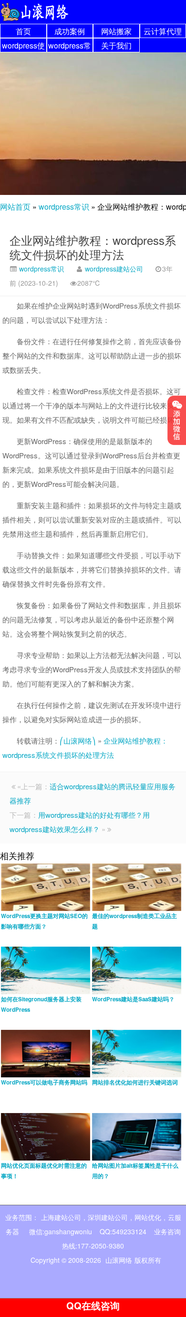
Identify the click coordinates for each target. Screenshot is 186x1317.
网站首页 (15, 206)
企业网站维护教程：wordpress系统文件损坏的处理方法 (93, 247)
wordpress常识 (64, 206)
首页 (23, 31)
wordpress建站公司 (114, 268)
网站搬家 (116, 31)
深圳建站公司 (108, 1217)
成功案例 (69, 31)
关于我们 (116, 45)
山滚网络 (118, 1260)
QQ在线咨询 (93, 1305)
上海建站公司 (61, 1217)
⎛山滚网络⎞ (78, 741)
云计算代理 (163, 31)
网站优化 (147, 1217)
